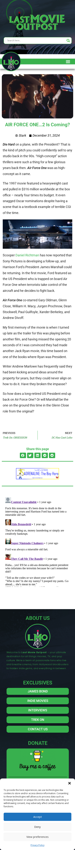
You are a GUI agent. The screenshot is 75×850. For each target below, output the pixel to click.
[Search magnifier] (68, 40)
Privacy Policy (37, 845)
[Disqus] (37, 541)
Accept (37, 817)
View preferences (37, 837)
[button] (69, 783)
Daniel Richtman (27, 255)
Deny (37, 827)
